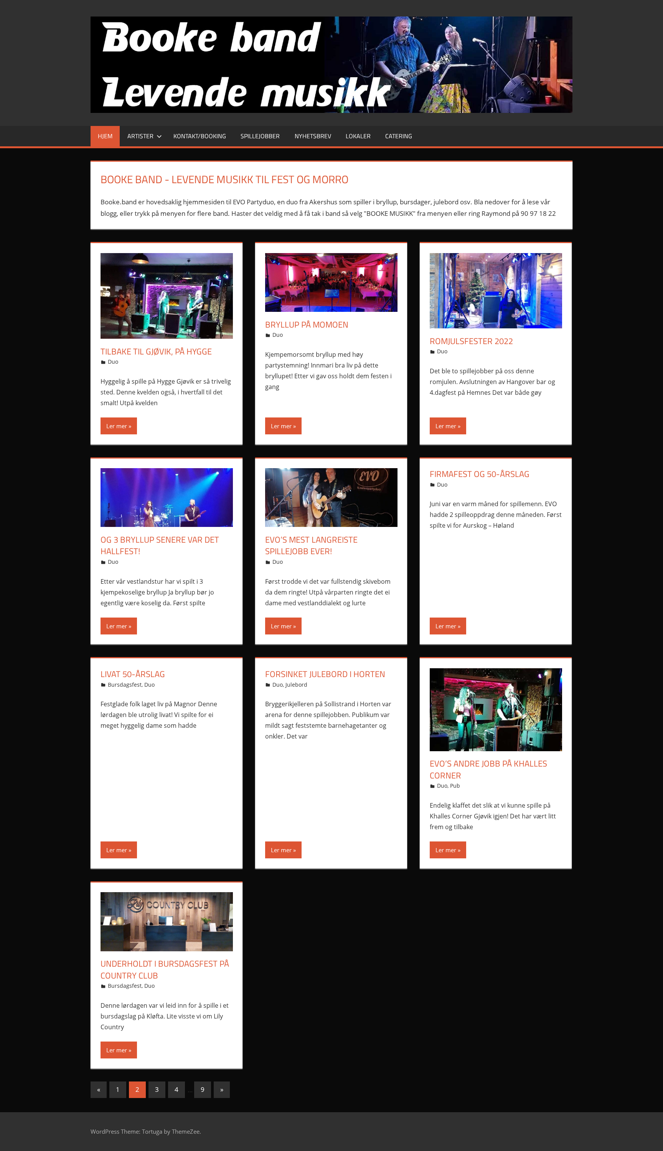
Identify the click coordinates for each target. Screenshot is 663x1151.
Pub (455, 785)
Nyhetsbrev (313, 136)
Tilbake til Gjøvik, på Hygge (156, 351)
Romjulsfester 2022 (471, 341)
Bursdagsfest (125, 684)
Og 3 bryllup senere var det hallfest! (160, 545)
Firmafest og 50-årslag (479, 473)
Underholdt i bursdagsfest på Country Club (165, 969)
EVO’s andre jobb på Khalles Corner (488, 769)
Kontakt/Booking (199, 136)
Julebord (296, 684)
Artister (140, 136)
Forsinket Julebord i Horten (325, 674)
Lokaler (358, 136)
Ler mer (116, 426)
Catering (398, 136)
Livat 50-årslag (133, 674)
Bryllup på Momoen (306, 324)
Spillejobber (260, 136)
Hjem (105, 136)
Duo (113, 361)
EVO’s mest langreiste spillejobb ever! (311, 545)
